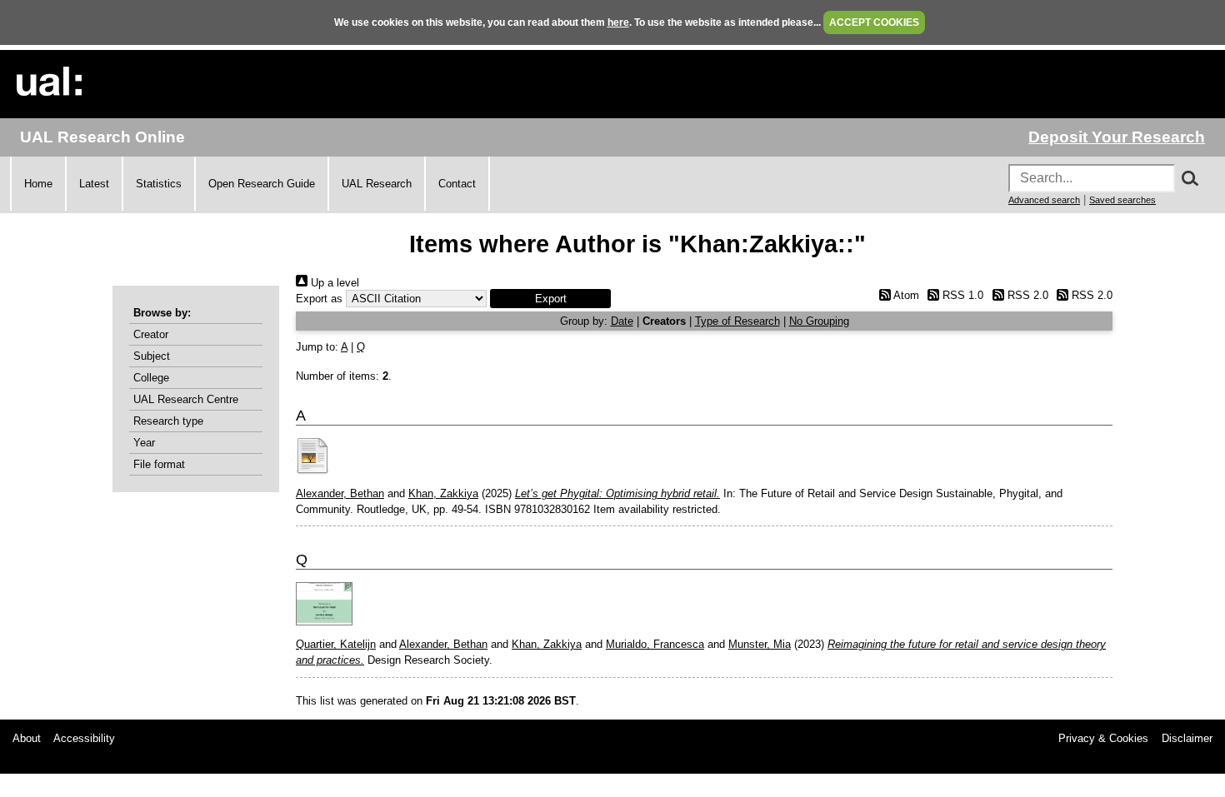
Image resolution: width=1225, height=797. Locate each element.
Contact (457, 183)
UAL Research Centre (185, 399)
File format (159, 464)
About (26, 738)
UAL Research (377, 183)
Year (144, 442)
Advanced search (1044, 200)
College (151, 377)
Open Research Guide (261, 183)
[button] (550, 298)
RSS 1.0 (961, 295)
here (618, 22)
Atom (904, 295)
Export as (319, 298)
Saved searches (1122, 200)
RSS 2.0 (1026, 295)
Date (622, 321)
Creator (150, 334)
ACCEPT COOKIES (874, 22)
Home (38, 183)
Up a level (333, 282)
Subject (151, 356)
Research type (168, 421)
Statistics (159, 183)
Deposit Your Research (1116, 137)
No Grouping (819, 321)
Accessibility (84, 738)
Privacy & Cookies (1103, 738)
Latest (94, 183)
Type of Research (737, 321)
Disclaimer (1187, 738)
